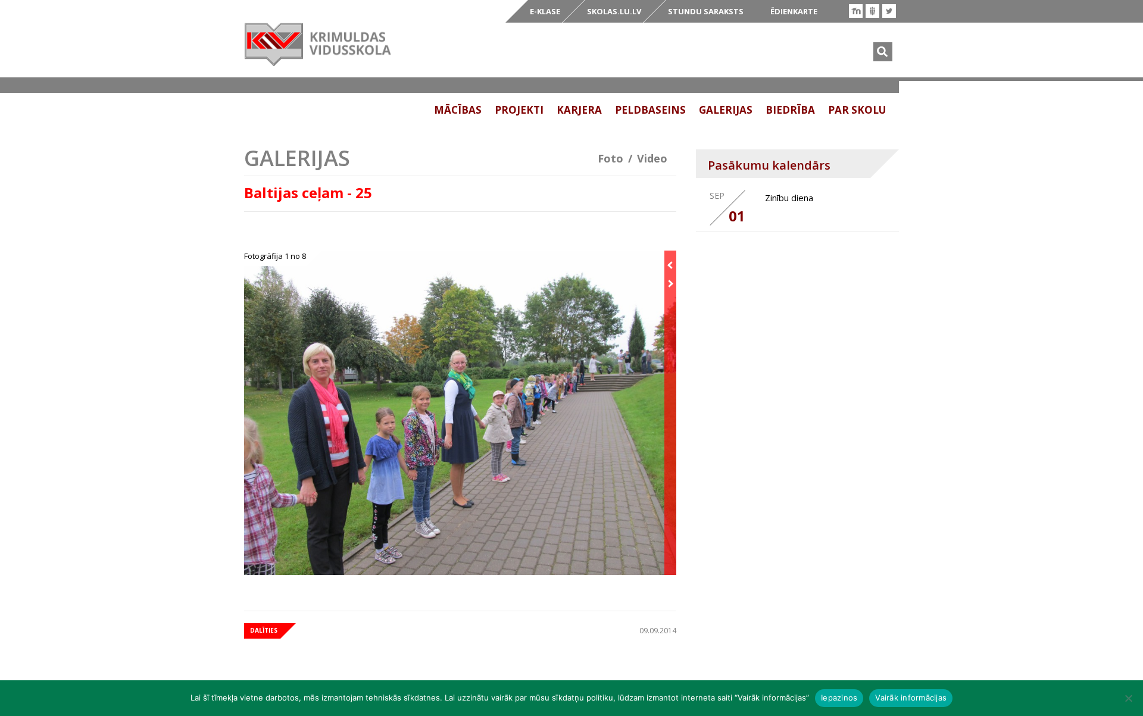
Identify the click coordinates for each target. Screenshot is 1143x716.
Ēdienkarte (793, 11)
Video (652, 158)
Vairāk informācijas (911, 697)
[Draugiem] (872, 11)
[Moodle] (856, 11)
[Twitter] (889, 11)
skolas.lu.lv (614, 11)
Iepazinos (839, 697)
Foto (610, 158)
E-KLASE (545, 11)
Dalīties (263, 630)
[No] (1128, 698)
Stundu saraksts (706, 11)
